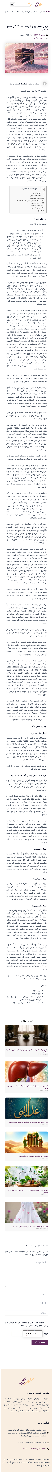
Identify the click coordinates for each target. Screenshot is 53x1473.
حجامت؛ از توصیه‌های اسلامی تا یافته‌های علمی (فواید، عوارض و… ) (28, 1191)
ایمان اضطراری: (35, 208)
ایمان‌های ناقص (35, 196)
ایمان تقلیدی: (35, 203)
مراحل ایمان (37, 193)
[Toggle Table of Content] (41, 189)
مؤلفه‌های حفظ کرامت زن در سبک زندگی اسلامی (30, 1226)
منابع (40, 210)
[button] (12, 4)
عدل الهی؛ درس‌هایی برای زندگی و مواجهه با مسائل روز (28, 1122)
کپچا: (46, 1333)
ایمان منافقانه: (35, 205)
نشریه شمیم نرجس (38, 1393)
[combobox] (22, 4)
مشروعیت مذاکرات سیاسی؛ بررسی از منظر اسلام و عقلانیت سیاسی (26, 1051)
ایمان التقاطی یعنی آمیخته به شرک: (28, 201)
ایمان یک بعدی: (35, 198)
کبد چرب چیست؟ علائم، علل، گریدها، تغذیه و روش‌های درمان (27, 1087)
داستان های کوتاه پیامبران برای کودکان (33, 1156)
